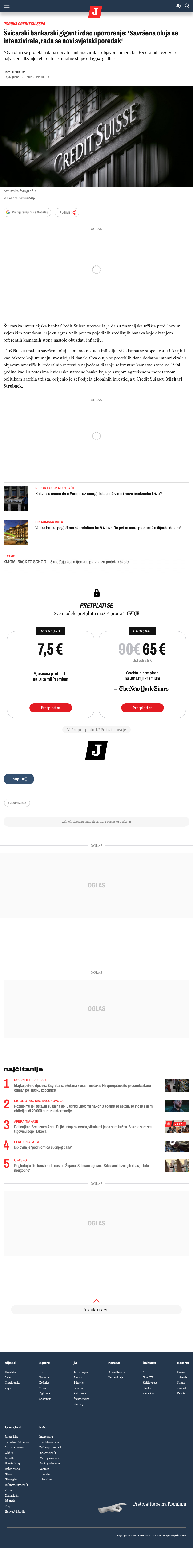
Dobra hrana (12, 1469)
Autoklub (10, 1458)
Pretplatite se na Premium (159, 1504)
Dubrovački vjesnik (16, 1485)
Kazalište (148, 1393)
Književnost (150, 1383)
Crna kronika (12, 1383)
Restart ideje (115, 1377)
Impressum (46, 1437)
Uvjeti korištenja (49, 1442)
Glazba (147, 1388)
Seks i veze (80, 1388)
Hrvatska (10, 1372)
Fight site (44, 1393)
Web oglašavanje (49, 1458)
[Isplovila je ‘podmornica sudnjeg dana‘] (177, 1146)
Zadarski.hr (12, 1495)
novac (114, 1363)
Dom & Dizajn (13, 1463)
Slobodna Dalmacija (17, 1442)
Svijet (8, 1377)
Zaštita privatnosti (50, 1447)
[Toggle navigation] (6, 6)
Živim (8, 1490)
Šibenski (10, 1501)
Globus (9, 1453)
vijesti (10, 1363)
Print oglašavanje (49, 1463)
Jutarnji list (11, 1437)
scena (183, 1363)
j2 (75, 1363)
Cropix (9, 1506)
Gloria (8, 1474)
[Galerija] (96, 136)
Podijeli (65, 212)
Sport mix (45, 1399)
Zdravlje (79, 1383)
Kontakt (44, 1469)
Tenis (42, 1388)
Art (144, 1372)
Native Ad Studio (15, 1511)
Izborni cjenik (47, 1453)
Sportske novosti (14, 1447)
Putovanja (80, 1393)
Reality (181, 1393)
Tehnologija (81, 1372)
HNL (42, 1372)
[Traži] (187, 6)
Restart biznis (116, 1372)
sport (44, 1363)
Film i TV (148, 1377)
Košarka (44, 1383)
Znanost (79, 1377)
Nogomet (44, 1377)
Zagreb (9, 1388)
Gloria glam (11, 1479)
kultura (149, 1363)
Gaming (78, 1404)
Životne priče (81, 1399)
